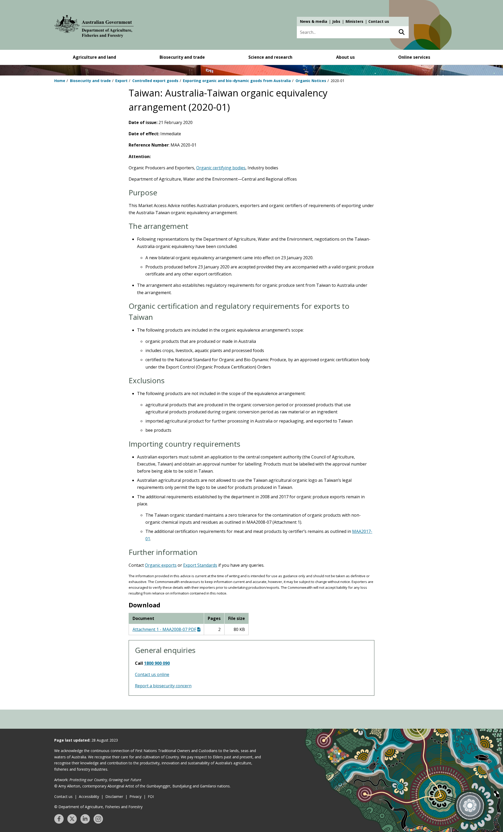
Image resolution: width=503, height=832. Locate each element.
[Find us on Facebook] (59, 819)
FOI (151, 796)
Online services (414, 57)
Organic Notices (311, 80)
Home (59, 80)
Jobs (336, 21)
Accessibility (89, 796)
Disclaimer (114, 796)
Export (121, 80)
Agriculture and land (94, 57)
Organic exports (161, 565)
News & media (313, 21)
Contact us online (152, 674)
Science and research (270, 57)
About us (345, 57)
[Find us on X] (72, 819)
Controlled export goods (155, 80)
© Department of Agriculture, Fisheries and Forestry (98, 806)
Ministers (354, 21)
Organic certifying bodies (220, 168)
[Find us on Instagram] (98, 819)
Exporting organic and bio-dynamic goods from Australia (237, 80)
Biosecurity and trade (182, 57)
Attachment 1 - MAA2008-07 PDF (164, 629)
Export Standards (200, 565)
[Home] (94, 27)
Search (401, 32)
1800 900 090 (157, 663)
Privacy (135, 796)
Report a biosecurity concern (163, 686)
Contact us (378, 21)
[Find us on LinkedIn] (85, 819)
